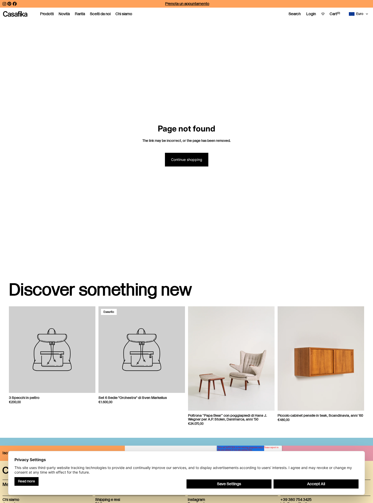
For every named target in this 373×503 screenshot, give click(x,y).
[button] (359, 14)
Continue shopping (186, 159)
